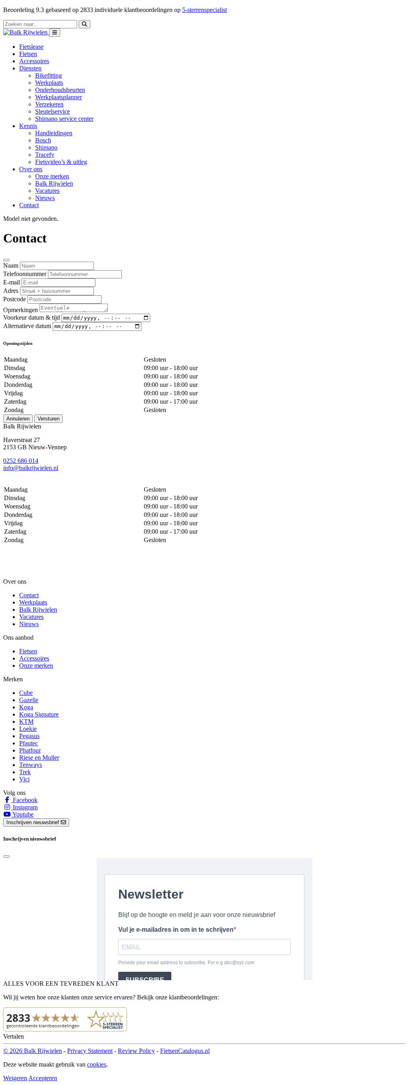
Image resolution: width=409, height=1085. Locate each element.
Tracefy (44, 154)
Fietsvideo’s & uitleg (61, 161)
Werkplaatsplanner (58, 97)
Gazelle (28, 700)
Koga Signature (39, 714)
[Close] (6, 260)
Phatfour (30, 750)
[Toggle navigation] (54, 32)
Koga (26, 707)
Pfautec (28, 743)
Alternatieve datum (27, 325)
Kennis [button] (28, 125)
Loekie (28, 728)
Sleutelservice (52, 111)
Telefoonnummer (24, 273)
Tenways (30, 764)
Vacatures (47, 190)
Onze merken (52, 176)
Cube (26, 692)
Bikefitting (48, 75)
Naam (10, 265)
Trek (25, 772)
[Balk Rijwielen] (26, 32)
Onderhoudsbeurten (60, 89)
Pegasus (29, 736)
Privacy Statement (90, 1050)
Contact (29, 205)
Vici (24, 779)
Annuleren (18, 419)
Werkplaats (49, 82)
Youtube (22, 814)
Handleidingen (53, 133)
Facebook (24, 800)
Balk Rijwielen (54, 183)
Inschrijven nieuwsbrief (33, 822)
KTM (26, 721)
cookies (96, 1064)
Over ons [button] (30, 169)
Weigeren (15, 1078)
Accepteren (42, 1078)
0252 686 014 (20, 460)
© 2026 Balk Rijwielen (32, 1050)
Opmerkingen (20, 309)
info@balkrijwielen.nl (30, 467)
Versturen (49, 419)
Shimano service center (64, 118)
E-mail (11, 282)
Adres (10, 290)
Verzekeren (49, 104)
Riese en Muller (39, 757)
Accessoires (34, 61)
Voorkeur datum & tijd (31, 317)
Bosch (43, 140)
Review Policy (136, 1050)
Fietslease (31, 46)
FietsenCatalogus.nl (185, 1050)
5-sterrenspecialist (204, 9)
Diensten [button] (30, 68)
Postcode (14, 299)
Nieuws (45, 197)
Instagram (24, 807)
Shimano (46, 147)
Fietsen (28, 53)
